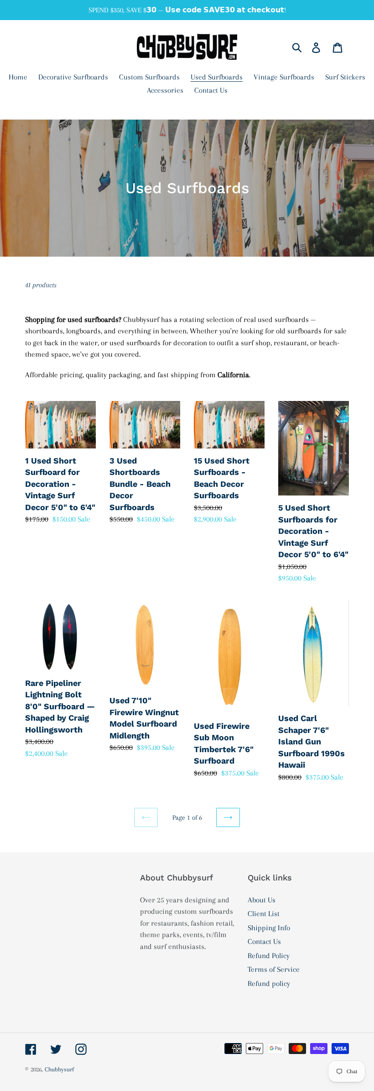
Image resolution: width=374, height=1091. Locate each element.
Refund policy (269, 983)
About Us (261, 900)
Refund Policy (269, 955)
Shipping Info (269, 927)
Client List (264, 913)
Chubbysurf (59, 1069)
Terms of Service (274, 969)
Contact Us (264, 941)
